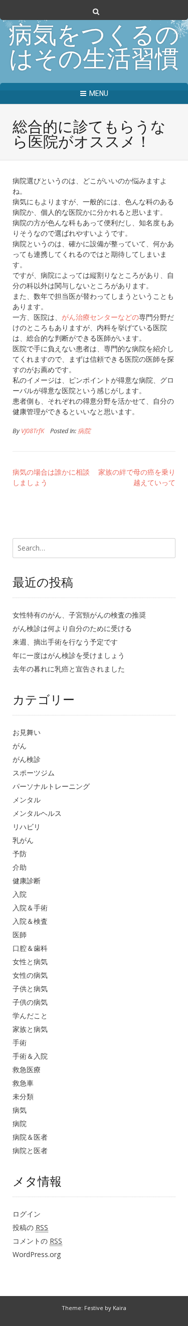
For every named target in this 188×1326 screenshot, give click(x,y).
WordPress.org (37, 1254)
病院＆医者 (30, 1137)
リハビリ (27, 826)
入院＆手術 (30, 907)
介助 (20, 867)
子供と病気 (30, 988)
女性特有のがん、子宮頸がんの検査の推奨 (79, 615)
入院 (20, 894)
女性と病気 (30, 961)
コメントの (37, 1241)
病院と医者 (30, 1150)
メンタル (27, 799)
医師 (20, 934)
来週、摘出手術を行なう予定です (65, 642)
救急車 (23, 1083)
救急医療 (27, 1069)
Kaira (119, 1308)
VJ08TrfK (32, 431)
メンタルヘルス (37, 813)
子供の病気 (30, 1002)
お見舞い (27, 732)
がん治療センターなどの (100, 317)
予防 (20, 853)
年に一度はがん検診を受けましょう (69, 655)
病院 (84, 431)
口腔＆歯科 (30, 948)
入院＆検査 (30, 921)
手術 (20, 1042)
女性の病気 (30, 975)
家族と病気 (30, 1029)
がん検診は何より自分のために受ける (72, 628)
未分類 (23, 1096)
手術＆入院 (30, 1056)
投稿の (30, 1227)
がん (20, 745)
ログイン (27, 1214)
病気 (20, 1110)
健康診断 (27, 880)
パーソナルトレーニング (51, 786)
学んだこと (30, 1015)
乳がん (23, 840)
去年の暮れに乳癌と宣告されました (69, 668)
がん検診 (27, 759)
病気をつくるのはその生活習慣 (94, 49)
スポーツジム (34, 772)
